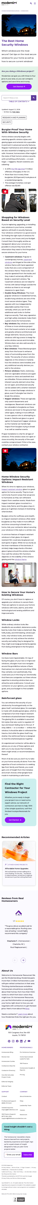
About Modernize (25, 1096)
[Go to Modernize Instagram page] (13, 1041)
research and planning (14, 118)
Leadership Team (25, 1105)
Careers (22, 1110)
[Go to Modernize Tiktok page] (25, 1041)
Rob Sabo (16, 112)
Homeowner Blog (7, 1052)
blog (27, 1009)
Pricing (22, 1074)
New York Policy (18, 1172)
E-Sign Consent (25, 1167)
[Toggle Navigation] (34, 3)
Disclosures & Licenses (16, 1169)
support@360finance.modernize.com (14, 1118)
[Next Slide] (23, 960)
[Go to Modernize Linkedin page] (21, 1041)
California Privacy (7, 1172)
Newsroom (23, 1114)
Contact (4, 1096)
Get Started (18, 87)
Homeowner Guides (8, 1061)
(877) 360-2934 (7, 1116)
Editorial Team (6, 1086)
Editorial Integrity (7, 1081)
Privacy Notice (6, 1167)
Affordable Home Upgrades (16, 869)
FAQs (21, 1101)
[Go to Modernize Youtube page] (29, 1041)
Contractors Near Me (8, 1066)
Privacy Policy (6, 1178)
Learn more (22, 1014)
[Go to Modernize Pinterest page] (9, 1041)
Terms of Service (17, 1178)
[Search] (31, 3)
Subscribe (28, 1155)
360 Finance (24, 1063)
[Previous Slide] (14, 960)
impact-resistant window (12, 489)
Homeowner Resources (10, 11)
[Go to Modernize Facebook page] (17, 1041)
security (7, 122)
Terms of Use (15, 1167)
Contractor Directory (8, 1070)
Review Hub (6, 1057)
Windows (24, 11)
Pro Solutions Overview (27, 1052)
